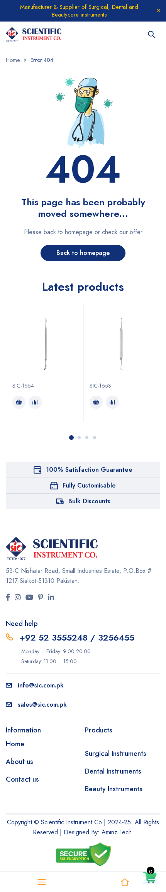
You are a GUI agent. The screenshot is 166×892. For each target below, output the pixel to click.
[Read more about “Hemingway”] (18, 402)
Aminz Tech (117, 832)
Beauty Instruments (113, 789)
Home (13, 60)
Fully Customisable (89, 485)
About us (19, 762)
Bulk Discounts (89, 501)
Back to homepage (83, 252)
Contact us (22, 779)
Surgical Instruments (115, 754)
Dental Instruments (113, 771)
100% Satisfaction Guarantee (89, 469)
